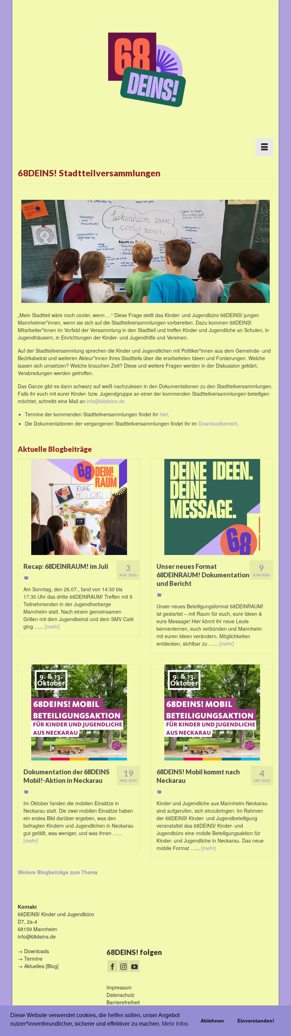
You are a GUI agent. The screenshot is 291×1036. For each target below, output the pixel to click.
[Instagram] (123, 966)
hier (164, 414)
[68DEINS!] (145, 68)
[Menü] (264, 147)
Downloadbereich (217, 423)
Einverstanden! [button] (255, 1021)
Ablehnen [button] (212, 1021)
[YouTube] (134, 966)
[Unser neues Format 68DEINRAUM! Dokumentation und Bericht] (212, 507)
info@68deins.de (37, 936)
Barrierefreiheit (123, 1002)
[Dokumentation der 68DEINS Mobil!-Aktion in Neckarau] (79, 712)
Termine (33, 958)
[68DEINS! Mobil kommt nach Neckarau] (212, 712)
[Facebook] (112, 966)
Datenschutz (120, 994)
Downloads (36, 951)
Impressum (119, 987)
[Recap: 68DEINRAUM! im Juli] (79, 507)
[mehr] (52, 626)
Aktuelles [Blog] (41, 966)
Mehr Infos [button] (175, 1024)
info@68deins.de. (106, 401)
